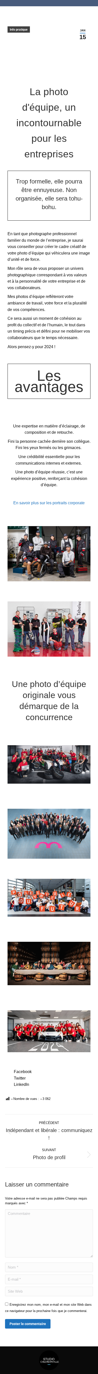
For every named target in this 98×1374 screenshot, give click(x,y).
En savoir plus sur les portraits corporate (49, 503)
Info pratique (19, 29)
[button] (49, 1072)
